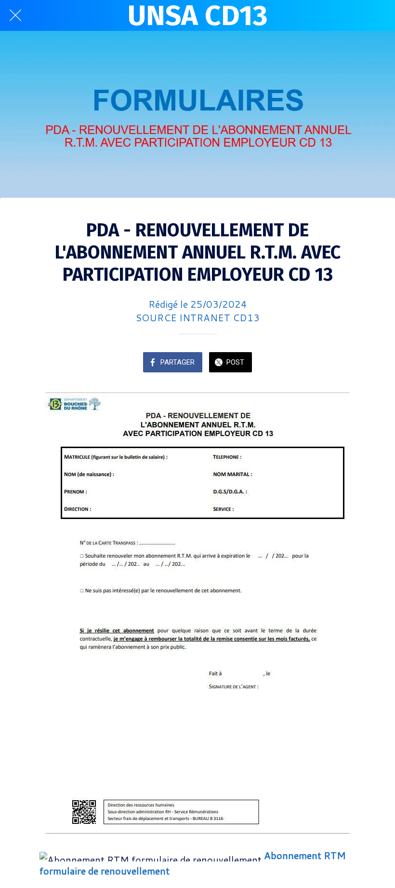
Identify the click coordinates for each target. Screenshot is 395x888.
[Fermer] (15, 15)
